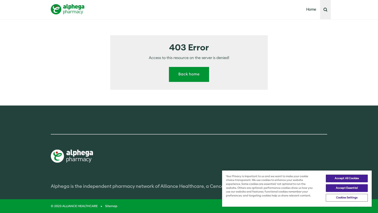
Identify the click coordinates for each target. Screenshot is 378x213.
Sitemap (111, 206)
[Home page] (72, 156)
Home (311, 9)
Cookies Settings (347, 197)
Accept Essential (347, 188)
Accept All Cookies (347, 178)
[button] (325, 9)
